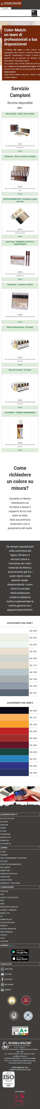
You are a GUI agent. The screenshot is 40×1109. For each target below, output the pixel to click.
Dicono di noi (5, 877)
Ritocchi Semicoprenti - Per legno (20, 327)
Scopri (20, 151)
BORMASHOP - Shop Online (10, 883)
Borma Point (5, 870)
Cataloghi (4, 891)
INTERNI (3, 828)
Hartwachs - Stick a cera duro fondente (20, 156)
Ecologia (3, 861)
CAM (2, 894)
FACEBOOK (8, 979)
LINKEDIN (8, 990)
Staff (2, 938)
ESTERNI (3, 831)
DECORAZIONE (5, 834)
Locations (4, 941)
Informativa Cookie (15, 1063)
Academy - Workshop (8, 910)
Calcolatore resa (7, 922)
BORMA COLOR (5, 837)
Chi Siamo (4, 855)
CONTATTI (3, 935)
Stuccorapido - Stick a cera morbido (20, 114)
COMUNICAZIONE (7, 887)
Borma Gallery (6, 919)
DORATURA (4, 825)
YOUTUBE (8, 974)
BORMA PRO (4, 840)
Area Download (6, 932)
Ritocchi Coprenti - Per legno (20, 370)
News (2, 904)
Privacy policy (26, 1063)
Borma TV (4, 926)
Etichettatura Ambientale (10, 864)
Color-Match (5, 843)
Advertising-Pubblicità (9, 907)
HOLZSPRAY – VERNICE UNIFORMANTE (20, 413)
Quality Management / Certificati (13, 858)
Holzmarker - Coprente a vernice (20, 285)
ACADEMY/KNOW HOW (8, 929)
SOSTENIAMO (20, 1092)
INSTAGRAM (9, 984)
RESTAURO (4, 822)
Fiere (2, 901)
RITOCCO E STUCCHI (7, 818)
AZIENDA (4, 848)
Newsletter (5, 913)
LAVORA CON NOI (6, 880)
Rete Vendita (5, 867)
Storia (3, 852)
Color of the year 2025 (9, 897)
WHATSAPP (9, 969)
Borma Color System (8, 874)
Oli (1, 916)
